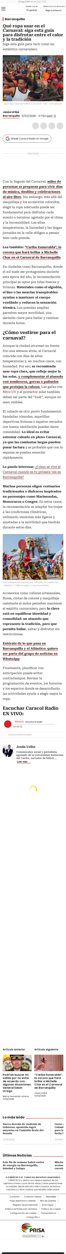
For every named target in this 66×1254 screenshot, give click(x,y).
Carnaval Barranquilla (20, 734)
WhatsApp (60, 125)
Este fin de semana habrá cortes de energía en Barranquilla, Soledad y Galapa (23, 1165)
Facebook (35, 125)
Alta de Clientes (48, 1200)
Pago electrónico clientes (23, 1200)
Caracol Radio (17, 9)
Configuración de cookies (23, 1213)
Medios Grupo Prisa (33, 1236)
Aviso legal (47, 1205)
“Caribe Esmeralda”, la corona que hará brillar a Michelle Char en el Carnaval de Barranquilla (48, 1081)
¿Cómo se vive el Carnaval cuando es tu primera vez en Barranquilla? (32, 472)
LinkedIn (51, 125)
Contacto (15, 1196)
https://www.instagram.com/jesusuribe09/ (25, 112)
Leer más (22, 761)
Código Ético (33, 1217)
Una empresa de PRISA (33, 1228)
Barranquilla (15, 19)
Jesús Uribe (11, 112)
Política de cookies (51, 1209)
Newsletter (51, 1196)
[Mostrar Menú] (3, 8)
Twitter (43, 125)
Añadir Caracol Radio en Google (29, 138)
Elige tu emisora (53, 10)
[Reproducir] (8, 724)
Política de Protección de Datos (21, 1209)
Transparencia (48, 1213)
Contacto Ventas (33, 1196)
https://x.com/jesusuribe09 (21, 112)
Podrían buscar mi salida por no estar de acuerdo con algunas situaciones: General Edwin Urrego (17, 1083)
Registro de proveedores (25, 1205)
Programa (32, 10)
